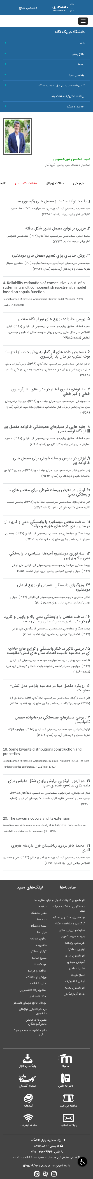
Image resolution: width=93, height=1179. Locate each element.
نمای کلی (79, 183)
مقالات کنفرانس (26, 183)
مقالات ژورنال (55, 183)
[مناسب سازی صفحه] (81, 1161)
